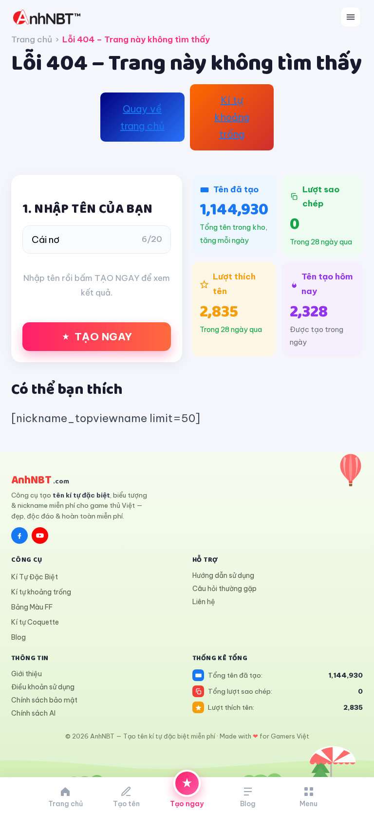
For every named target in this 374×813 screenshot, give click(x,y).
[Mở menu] (350, 17)
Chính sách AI (33, 713)
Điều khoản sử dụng (43, 687)
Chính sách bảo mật (44, 700)
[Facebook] (19, 535)
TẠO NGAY (103, 336)
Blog (18, 637)
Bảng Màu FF (32, 607)
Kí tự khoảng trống (231, 117)
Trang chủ (31, 39)
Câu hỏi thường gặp (224, 588)
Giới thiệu (26, 673)
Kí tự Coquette (35, 622)
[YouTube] (40, 535)
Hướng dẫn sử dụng (223, 575)
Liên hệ (203, 601)
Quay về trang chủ (142, 117)
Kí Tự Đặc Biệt (34, 577)
